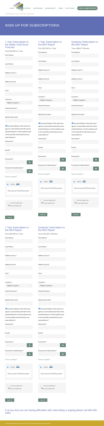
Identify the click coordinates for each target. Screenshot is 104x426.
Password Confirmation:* (14, 168)
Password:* (9, 159)
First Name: (9, 55)
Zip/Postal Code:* (11, 117)
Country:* (8, 99)
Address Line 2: (10, 82)
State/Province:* (11, 108)
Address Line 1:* (11, 73)
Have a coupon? (11, 177)
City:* (7, 90)
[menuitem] (11, 8)
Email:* (7, 150)
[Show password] (30, 162)
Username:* (9, 141)
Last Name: (9, 64)
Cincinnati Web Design (35, 423)
